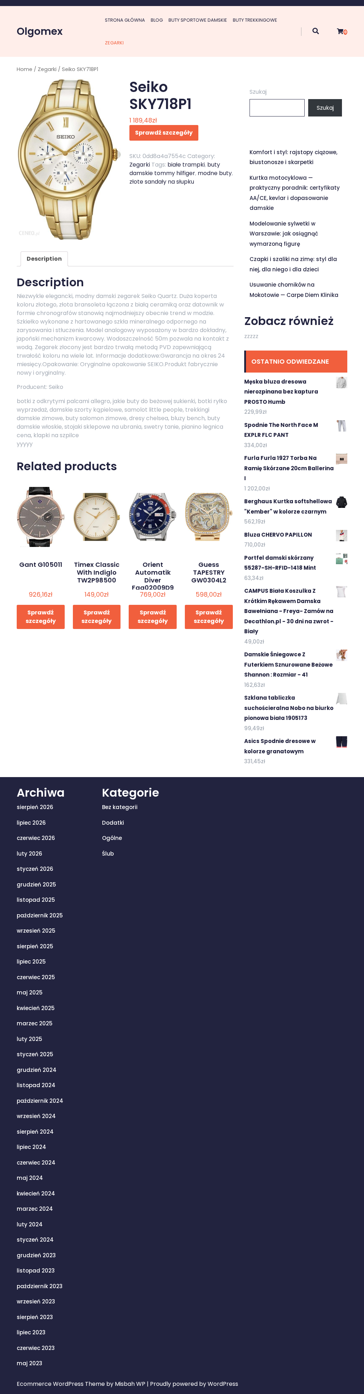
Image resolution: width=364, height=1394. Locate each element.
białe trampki (186, 165)
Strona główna (125, 20)
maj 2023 (29, 1363)
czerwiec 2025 (36, 977)
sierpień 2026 (35, 807)
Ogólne (112, 838)
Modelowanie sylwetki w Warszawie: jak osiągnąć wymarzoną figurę (284, 234)
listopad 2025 (36, 900)
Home (24, 69)
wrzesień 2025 (36, 930)
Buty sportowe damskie (197, 20)
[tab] (44, 258)
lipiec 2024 (31, 1147)
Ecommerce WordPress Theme (61, 1384)
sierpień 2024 (35, 1131)
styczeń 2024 (35, 1239)
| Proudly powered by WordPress (192, 1384)
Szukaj (258, 92)
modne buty (215, 173)
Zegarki (114, 42)
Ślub (108, 853)
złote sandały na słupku (161, 182)
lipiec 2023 (31, 1332)
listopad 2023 (36, 1270)
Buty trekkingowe (255, 20)
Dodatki (113, 822)
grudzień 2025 (36, 884)
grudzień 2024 (37, 1070)
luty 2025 (29, 1039)
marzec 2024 (35, 1209)
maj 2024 (30, 1178)
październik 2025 (40, 915)
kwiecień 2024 (36, 1193)
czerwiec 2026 (36, 838)
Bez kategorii (120, 807)
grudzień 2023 (36, 1255)
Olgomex (40, 31)
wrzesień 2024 (36, 1116)
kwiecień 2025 (36, 1008)
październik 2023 (40, 1286)
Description (44, 259)
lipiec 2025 (31, 961)
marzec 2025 (35, 1023)
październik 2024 (40, 1101)
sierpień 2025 (35, 946)
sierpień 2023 (35, 1317)
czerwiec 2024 (36, 1162)
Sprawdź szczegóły (164, 133)
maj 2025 (30, 992)
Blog (157, 20)
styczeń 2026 (35, 869)
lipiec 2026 (31, 822)
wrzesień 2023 (36, 1301)
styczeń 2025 (35, 1054)
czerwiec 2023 (36, 1348)
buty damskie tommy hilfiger (174, 169)
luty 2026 (29, 853)
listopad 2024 (36, 1085)
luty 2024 (30, 1224)
